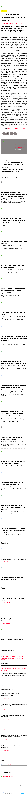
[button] (3, 6)
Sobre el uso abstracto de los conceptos (14, 559)
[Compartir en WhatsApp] (11, 133)
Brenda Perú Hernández (8, 23)
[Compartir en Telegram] (15, 133)
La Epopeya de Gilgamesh (9, 764)
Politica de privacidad (20, 793)
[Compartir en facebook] (4, 133)
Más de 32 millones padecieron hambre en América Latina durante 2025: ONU (13, 507)
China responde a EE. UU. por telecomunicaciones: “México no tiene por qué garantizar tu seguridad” (14, 194)
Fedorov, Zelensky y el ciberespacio (12, 639)
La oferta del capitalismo (7, 726)
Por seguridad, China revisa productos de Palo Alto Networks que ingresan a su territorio (14, 339)
